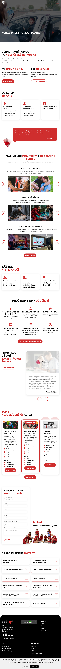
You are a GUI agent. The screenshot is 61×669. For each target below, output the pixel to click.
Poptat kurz (30, 255)
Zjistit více (10, 470)
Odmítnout (25, 666)
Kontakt (43, 631)
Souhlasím (34, 666)
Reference (44, 626)
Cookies (33, 646)
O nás (42, 624)
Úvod (3, 29)
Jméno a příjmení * (8, 497)
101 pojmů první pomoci (37, 653)
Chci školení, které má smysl (30, 341)
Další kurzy (30, 477)
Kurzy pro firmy (6, 646)
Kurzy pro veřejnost (7, 648)
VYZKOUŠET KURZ (39, 81)
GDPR (32, 648)
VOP (32, 651)
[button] (4, 184)
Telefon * (6, 509)
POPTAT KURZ (8, 81)
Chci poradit (49, 138)
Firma (5, 515)
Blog (42, 628)
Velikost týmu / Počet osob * (11, 522)
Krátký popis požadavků (10, 528)
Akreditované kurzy (7, 651)
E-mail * (6, 503)
